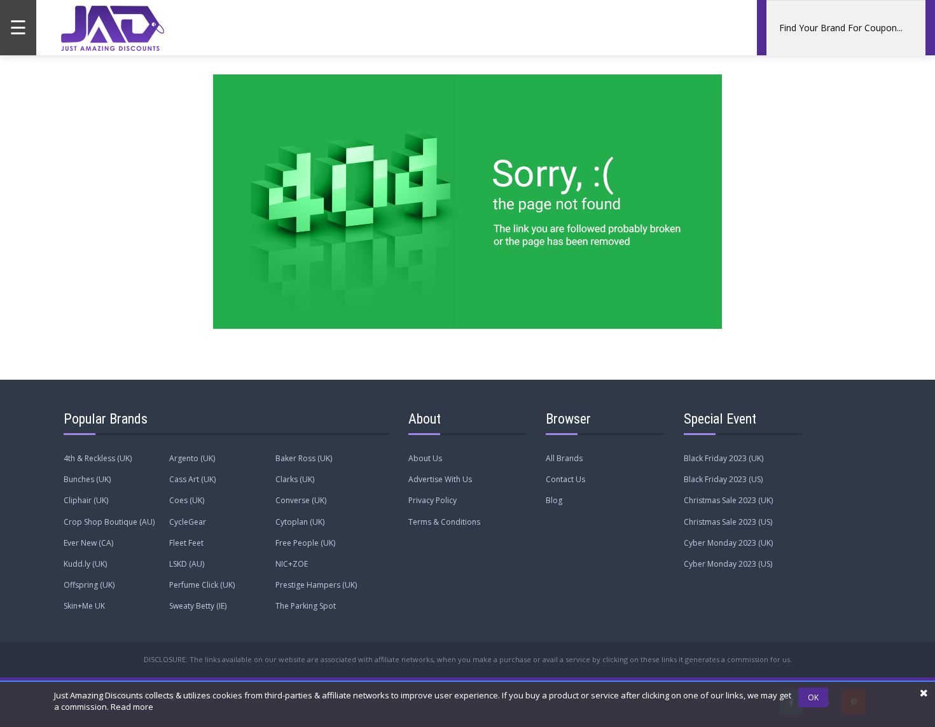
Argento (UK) (192, 458)
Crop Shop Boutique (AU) (109, 521)
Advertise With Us (440, 479)
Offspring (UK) (89, 584)
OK (813, 697)
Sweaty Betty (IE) (197, 605)
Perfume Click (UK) (202, 584)
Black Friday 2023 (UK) (723, 458)
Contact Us (565, 479)
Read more (132, 706)
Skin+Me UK (84, 605)
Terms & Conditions (444, 521)
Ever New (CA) (88, 542)
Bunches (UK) (87, 479)
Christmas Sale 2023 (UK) (728, 500)
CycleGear (187, 521)
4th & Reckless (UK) (98, 458)
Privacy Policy (432, 500)
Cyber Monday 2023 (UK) (728, 542)
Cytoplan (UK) (299, 521)
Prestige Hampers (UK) (316, 584)
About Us (425, 458)
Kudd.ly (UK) (85, 563)
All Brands (564, 458)
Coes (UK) (186, 500)
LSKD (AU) (186, 563)
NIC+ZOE (291, 563)
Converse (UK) (300, 500)
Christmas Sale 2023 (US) (728, 521)
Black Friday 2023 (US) (723, 479)
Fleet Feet (186, 542)
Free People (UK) (305, 542)
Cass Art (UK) (192, 479)
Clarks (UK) (294, 479)
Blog (554, 500)
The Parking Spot (305, 605)
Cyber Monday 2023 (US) (728, 563)
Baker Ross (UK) (303, 458)
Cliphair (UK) (86, 500)
